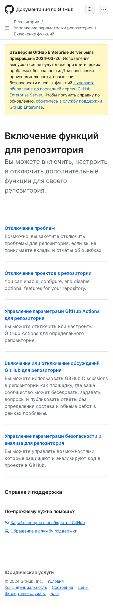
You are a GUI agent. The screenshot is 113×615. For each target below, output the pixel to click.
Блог (54, 593)
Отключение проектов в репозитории (48, 273)
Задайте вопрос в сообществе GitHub (47, 522)
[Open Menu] (103, 9)
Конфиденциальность (26, 587)
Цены (83, 587)
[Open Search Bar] (89, 9)
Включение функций (34, 33)
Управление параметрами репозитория (53, 27)
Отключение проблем (30, 228)
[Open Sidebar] (7, 28)
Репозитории (26, 21)
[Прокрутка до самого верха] (100, 602)
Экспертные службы (25, 593)
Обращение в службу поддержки (43, 530)
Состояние (62, 587)
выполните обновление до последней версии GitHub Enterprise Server (52, 88)
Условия (56, 581)
